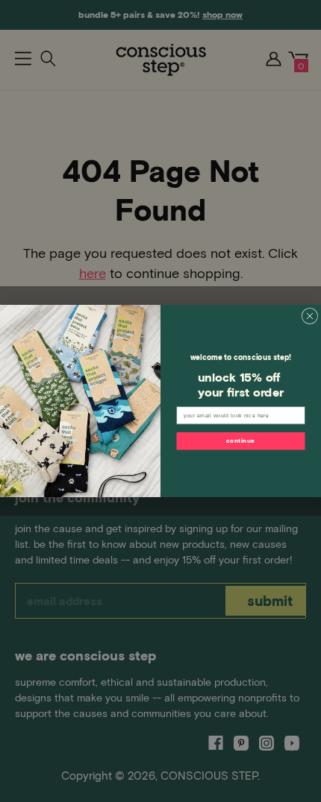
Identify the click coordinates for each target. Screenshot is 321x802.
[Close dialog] (309, 316)
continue (240, 440)
